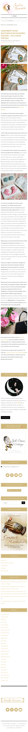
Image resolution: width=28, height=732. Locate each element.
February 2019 (4, 646)
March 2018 (4, 670)
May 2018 (3, 664)
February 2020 (4, 625)
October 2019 (4, 635)
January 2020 (4, 627)
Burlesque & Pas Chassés (7, 563)
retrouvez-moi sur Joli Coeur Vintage (16, 352)
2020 (6, 20)
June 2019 (3, 641)
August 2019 (4, 638)
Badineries (3, 560)
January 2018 (4, 672)
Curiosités (3, 568)
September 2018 (5, 656)
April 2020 (3, 619)
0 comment (11, 42)
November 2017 (5, 678)
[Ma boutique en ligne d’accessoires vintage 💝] (14, 443)
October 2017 (4, 680)
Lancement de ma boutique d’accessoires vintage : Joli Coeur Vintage (13, 34)
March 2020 (4, 622)
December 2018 (5, 651)
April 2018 (3, 667)
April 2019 (3, 643)
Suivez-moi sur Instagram (15, 490)
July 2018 (3, 659)
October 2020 (4, 617)
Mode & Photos (4, 571)
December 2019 (5, 630)
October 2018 (4, 654)
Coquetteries (4, 42)
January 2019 (4, 648)
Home (3, 20)
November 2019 (5, 633)
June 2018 (3, 662)
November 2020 (5, 614)
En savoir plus (5, 417)
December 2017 (5, 675)
